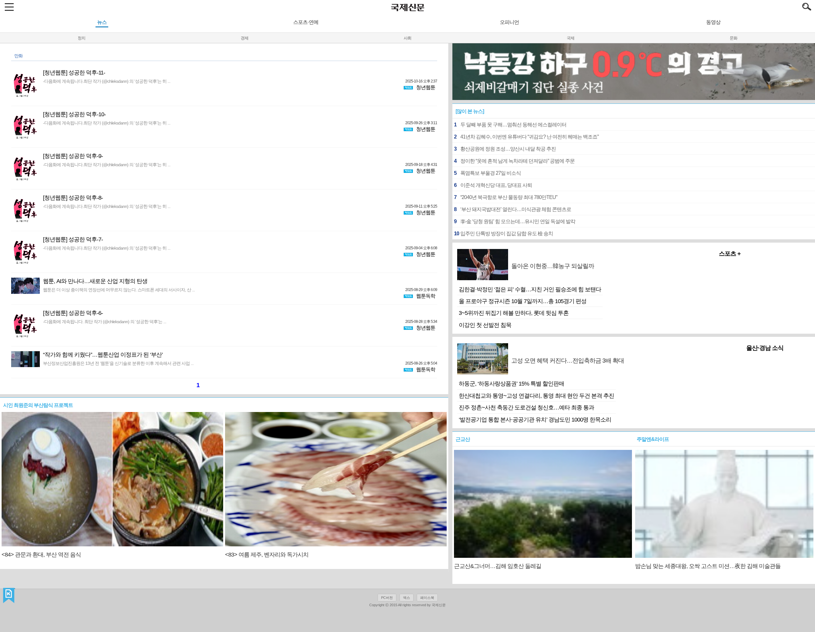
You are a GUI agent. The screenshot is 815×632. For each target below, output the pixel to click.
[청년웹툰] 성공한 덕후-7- (73, 239)
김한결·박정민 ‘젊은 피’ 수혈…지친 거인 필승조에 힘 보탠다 (530, 289)
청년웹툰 (425, 87)
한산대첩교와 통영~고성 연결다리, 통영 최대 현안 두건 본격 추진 (536, 396)
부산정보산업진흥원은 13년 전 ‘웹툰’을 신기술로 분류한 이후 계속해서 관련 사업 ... (118, 363)
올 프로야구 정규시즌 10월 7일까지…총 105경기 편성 (522, 301)
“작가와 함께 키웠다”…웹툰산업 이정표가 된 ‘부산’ (103, 355)
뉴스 (102, 22)
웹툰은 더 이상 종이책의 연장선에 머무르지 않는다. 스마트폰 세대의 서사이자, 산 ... (119, 289)
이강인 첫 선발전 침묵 (485, 325)
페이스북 (427, 598)
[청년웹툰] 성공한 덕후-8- (73, 198)
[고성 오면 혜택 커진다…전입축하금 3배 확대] (647, 371)
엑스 (406, 598)
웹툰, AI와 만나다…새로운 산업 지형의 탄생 (95, 281)
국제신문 (9, 595)
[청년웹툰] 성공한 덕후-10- (74, 114)
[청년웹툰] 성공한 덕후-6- (73, 313)
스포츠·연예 (305, 22)
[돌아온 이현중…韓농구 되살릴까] (626, 276)
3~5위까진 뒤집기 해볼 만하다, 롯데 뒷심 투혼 (514, 313)
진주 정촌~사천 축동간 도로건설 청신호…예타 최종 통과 (526, 407)
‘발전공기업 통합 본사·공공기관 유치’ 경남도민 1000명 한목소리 (535, 419)
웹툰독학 (425, 296)
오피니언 (509, 22)
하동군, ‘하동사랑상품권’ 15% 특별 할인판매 (511, 383)
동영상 (713, 22)
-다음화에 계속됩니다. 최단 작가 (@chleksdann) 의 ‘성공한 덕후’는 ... (104, 321)
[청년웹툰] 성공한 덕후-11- (74, 72)
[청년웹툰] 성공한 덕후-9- (73, 156)
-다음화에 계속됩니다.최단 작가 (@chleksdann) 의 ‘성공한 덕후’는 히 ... (106, 81)
